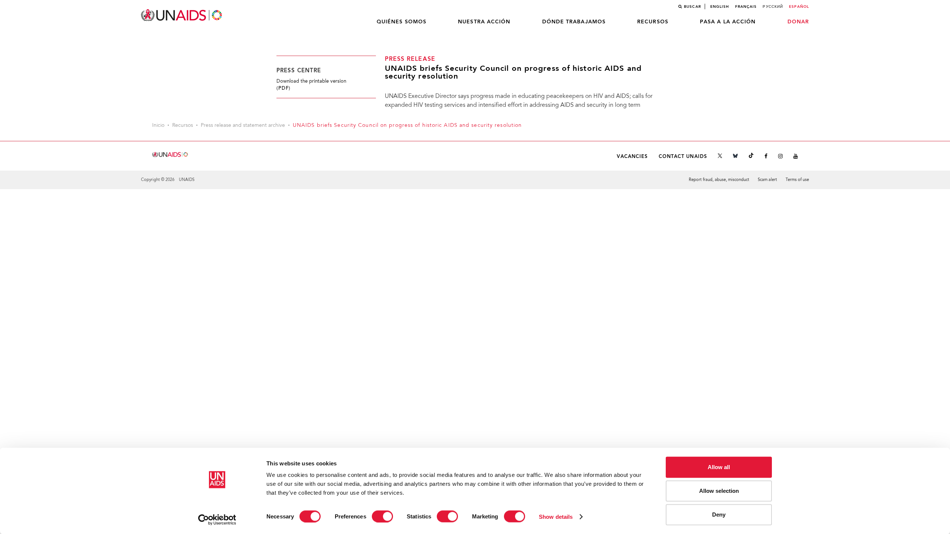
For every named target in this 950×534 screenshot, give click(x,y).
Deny (718, 514)
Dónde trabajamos (574, 21)
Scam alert (767, 180)
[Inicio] (182, 15)
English (719, 7)
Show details (556, 516)
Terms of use (797, 180)
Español (799, 7)
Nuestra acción (484, 21)
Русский (773, 7)
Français (746, 7)
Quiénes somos (401, 21)
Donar (798, 21)
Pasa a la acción (728, 21)
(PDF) (283, 88)
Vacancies (632, 156)
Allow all (719, 467)
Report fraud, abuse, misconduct (719, 180)
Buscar (692, 7)
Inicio (158, 125)
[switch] (382, 516)
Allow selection (719, 491)
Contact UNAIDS (683, 156)
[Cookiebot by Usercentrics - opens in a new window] (217, 519)
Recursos (652, 21)
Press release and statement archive (243, 125)
